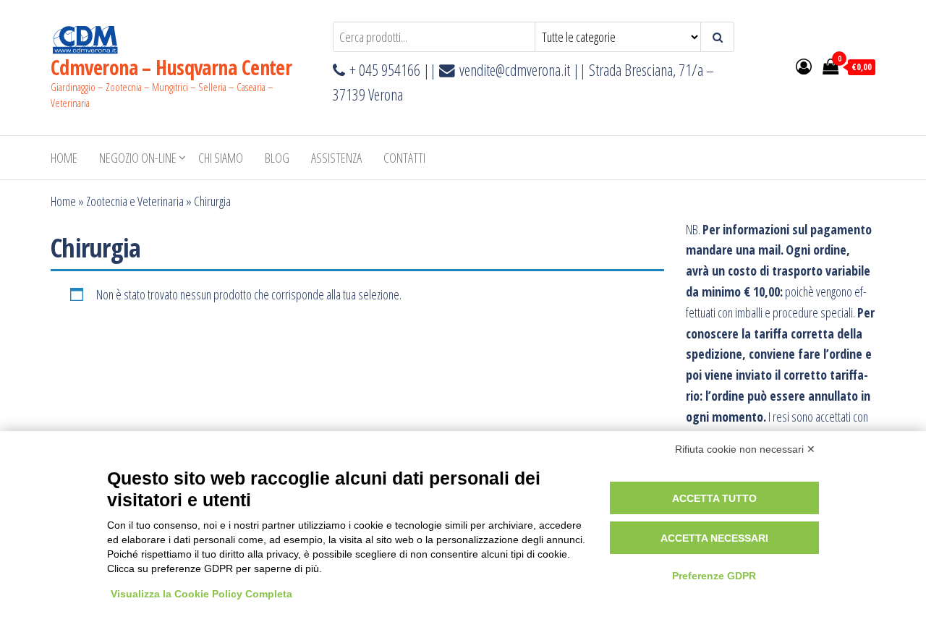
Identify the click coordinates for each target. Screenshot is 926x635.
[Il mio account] (804, 66)
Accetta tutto (714, 498)
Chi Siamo (220, 157)
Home (64, 157)
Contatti (404, 157)
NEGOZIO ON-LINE (138, 157)
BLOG (277, 157)
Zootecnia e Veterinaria (135, 201)
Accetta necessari (714, 538)
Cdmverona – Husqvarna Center (171, 67)
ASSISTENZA (336, 157)
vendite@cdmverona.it (514, 69)
